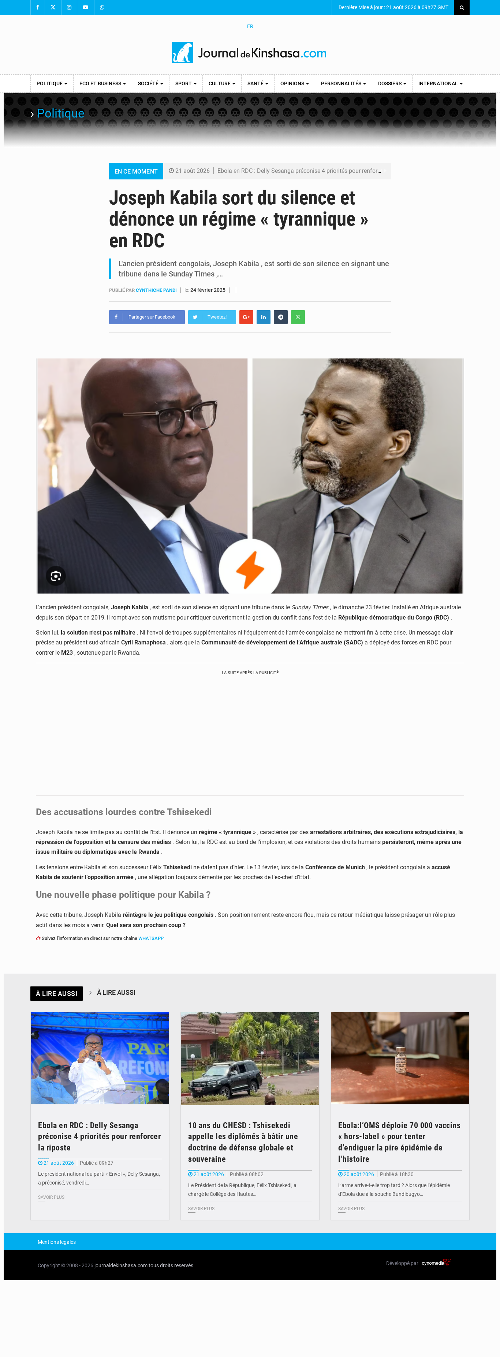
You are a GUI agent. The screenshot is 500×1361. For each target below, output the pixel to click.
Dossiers (390, 83)
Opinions (292, 83)
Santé (256, 83)
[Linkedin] (263, 317)
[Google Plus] (246, 317)
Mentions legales (57, 1242)
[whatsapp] (298, 317)
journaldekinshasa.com (121, 1265)
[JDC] (250, 52)
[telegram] (281, 317)
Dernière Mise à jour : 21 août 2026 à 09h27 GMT (392, 7)
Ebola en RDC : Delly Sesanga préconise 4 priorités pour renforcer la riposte (313, 170)
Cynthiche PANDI (157, 290)
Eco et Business (100, 83)
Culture (220, 83)
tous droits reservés (171, 1265)
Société (149, 83)
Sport (184, 83)
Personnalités (341, 83)
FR (250, 26)
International (438, 83)
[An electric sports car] (100, 1058)
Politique (50, 83)
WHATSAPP (151, 938)
